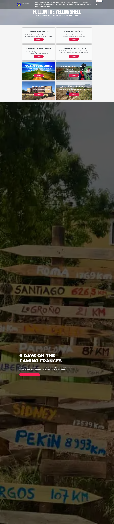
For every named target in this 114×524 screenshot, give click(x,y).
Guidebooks (38, 4)
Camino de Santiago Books (42, 6)
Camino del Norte (60, 4)
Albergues (70, 4)
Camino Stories (76, 2)
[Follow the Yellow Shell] (24, 4)
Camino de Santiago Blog (42, 2)
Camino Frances (65, 2)
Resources (85, 2)
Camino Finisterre (49, 4)
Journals (89, 4)
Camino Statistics (80, 4)
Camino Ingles (55, 2)
